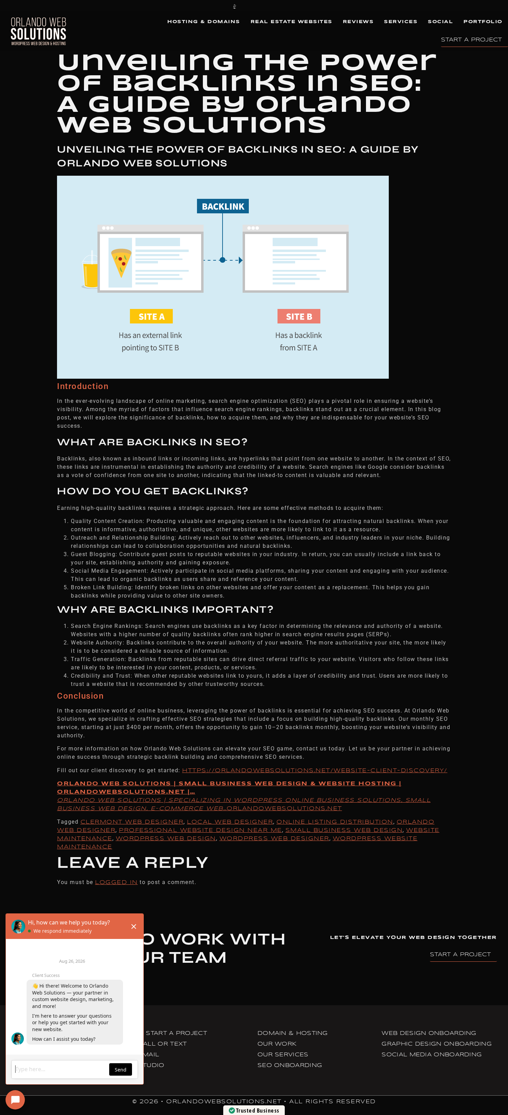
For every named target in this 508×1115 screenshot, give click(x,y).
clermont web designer (132, 822)
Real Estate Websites (291, 22)
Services (400, 22)
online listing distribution (334, 822)
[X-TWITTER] (293, 6)
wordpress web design (166, 838)
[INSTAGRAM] (274, 6)
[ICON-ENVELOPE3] (215, 6)
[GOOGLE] (332, 6)
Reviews (358, 22)
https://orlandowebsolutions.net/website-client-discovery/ (315, 770)
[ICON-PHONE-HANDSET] (176, 6)
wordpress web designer (274, 838)
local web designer (230, 822)
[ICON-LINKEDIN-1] (313, 6)
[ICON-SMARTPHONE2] (195, 6)
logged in (116, 882)
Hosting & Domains (203, 22)
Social (440, 22)
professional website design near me (200, 830)
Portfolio (482, 22)
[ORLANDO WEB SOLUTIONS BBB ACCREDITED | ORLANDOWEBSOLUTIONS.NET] (234, 6)
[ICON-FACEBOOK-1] (254, 6)
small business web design (344, 830)
